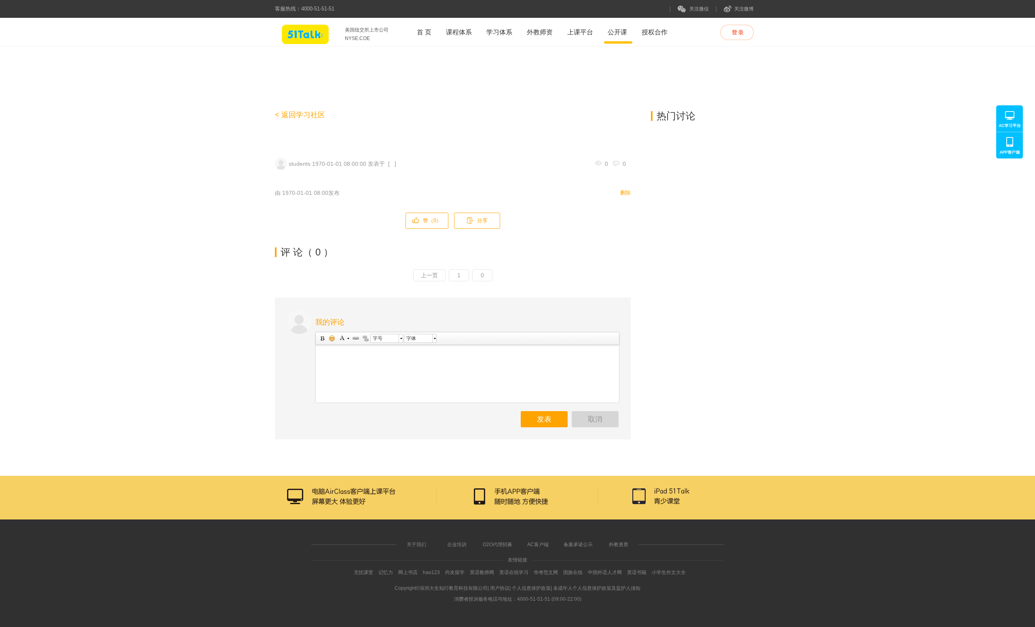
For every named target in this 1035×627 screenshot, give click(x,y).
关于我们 (416, 544)
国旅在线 (573, 572)
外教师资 (540, 32)
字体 (411, 338)
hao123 (431, 572)
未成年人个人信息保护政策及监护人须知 (596, 588)
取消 (595, 419)
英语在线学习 (513, 572)
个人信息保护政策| (532, 588)
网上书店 (408, 572)
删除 (625, 193)
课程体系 (459, 32)
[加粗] (322, 338)
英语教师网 (482, 572)
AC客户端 (538, 544)
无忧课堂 (363, 572)
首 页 (424, 32)
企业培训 (457, 544)
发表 (544, 419)
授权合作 (654, 32)
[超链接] (355, 338)
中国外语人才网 (605, 572)
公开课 (617, 32)
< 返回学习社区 (300, 115)
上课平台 (580, 32)
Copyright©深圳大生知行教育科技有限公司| (442, 588)
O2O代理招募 (497, 544)
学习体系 (499, 32)
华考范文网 (546, 572)
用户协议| (500, 588)
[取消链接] (365, 338)
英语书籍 (636, 572)
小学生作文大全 (669, 572)
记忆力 (385, 572)
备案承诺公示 (578, 544)
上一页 (429, 275)
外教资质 (618, 544)
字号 (377, 338)
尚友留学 (455, 572)
